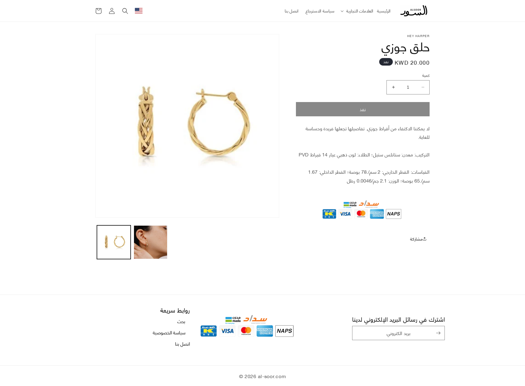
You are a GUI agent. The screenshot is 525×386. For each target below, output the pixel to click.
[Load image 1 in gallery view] (114, 242)
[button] (355, 10)
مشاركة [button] (416, 238)
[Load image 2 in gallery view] (150, 242)
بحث (181, 321)
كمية (426, 75)
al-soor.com (272, 375)
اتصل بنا (182, 343)
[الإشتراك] (438, 333)
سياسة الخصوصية (169, 332)
